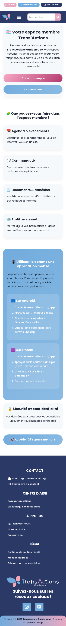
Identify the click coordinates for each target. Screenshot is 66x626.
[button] (19, 17)
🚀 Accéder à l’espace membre (33, 439)
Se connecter (33, 89)
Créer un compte (33, 78)
